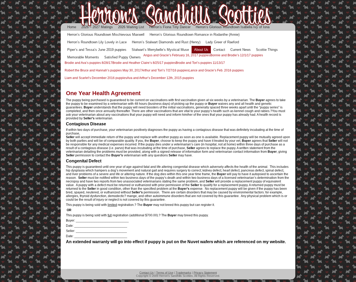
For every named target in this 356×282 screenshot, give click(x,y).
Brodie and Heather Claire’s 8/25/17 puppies (144, 63)
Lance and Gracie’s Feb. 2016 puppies (216, 70)
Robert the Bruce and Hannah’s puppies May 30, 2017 (103, 70)
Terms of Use (164, 272)
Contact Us (146, 272)
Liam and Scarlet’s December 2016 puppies (96, 78)
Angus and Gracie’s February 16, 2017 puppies (176, 55)
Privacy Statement (205, 272)
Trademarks (183, 272)
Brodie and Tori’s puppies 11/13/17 (200, 63)
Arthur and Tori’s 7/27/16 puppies (165, 70)
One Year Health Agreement (103, 93)
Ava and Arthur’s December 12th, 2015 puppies (160, 78)
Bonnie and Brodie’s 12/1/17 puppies (236, 55)
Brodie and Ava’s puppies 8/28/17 (88, 63)
